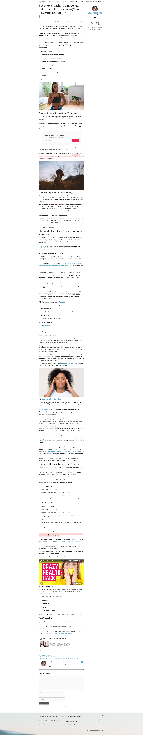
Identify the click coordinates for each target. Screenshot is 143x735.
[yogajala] (42, 2)
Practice (57, 1)
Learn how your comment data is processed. (71, 706)
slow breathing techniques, (59, 439)
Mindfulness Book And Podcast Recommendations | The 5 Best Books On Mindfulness (59, 658)
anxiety (75, 46)
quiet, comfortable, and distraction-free (72, 541)
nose (60, 474)
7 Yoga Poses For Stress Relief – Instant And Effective (58, 633)
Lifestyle (80, 1)
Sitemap (102, 729)
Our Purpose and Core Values (95, 27)
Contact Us (101, 727)
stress (76, 339)
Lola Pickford (46, 16)
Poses (50, 1)
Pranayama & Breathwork (43, 17)
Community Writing (91, 1)
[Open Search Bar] (104, 2)
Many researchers (43, 409)
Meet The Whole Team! (95, 31)
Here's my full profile (95, 15)
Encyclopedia (74, 1)
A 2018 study (42, 246)
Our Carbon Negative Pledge (98, 721)
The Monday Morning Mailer (98, 719)
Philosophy (65, 1)
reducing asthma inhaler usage (59, 265)
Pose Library (65, 716)
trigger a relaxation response (46, 356)
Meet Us (102, 717)
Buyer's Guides (69, 721)
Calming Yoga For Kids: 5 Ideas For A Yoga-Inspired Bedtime (53, 656)
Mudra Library (72, 716)
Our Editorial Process (95, 29)
